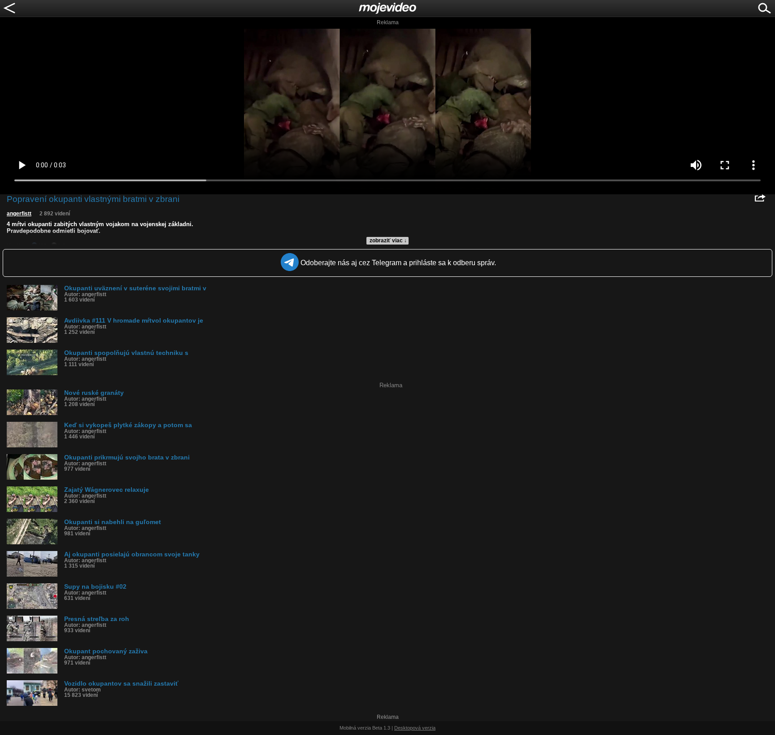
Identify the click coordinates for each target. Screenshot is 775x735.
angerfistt (19, 213)
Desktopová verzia (414, 728)
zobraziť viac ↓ (388, 240)
